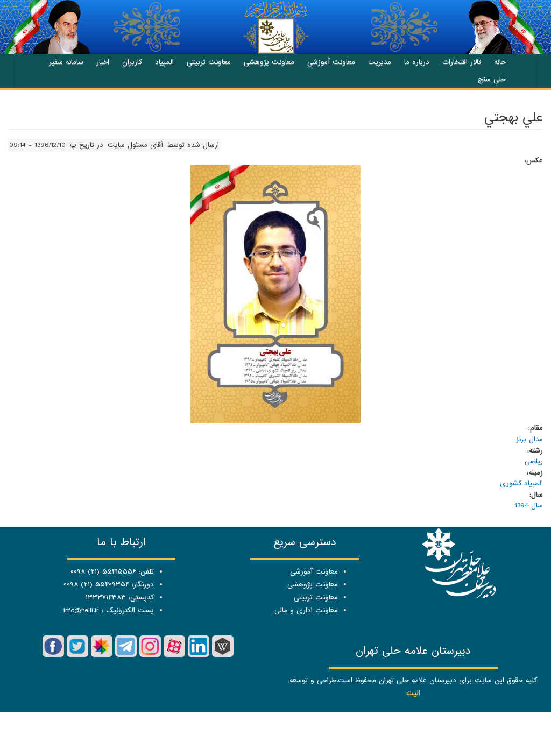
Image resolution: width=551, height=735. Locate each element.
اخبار (102, 62)
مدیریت (379, 62)
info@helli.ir (81, 610)
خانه (500, 62)
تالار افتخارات (461, 62)
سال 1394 (528, 505)
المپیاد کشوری (521, 483)
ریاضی (534, 461)
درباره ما (416, 62)
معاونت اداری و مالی (306, 610)
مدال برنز (529, 439)
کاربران (132, 62)
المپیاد (164, 62)
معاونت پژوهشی (269, 62)
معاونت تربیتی (209, 62)
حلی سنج (492, 79)
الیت (413, 693)
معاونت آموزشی (331, 62)
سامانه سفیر (66, 62)
